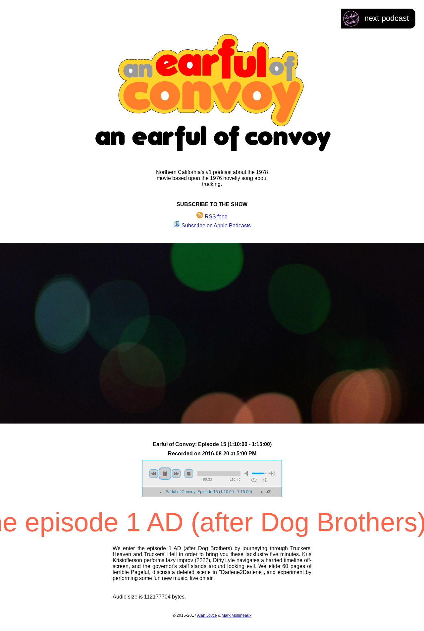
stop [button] (188, 473)
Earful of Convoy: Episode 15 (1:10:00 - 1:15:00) (209, 492)
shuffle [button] (264, 480)
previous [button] (153, 473)
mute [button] (247, 473)
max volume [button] (272, 473)
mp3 (266, 492)
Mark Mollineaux (236, 615)
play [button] (165, 473)
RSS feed (216, 216)
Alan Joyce (207, 615)
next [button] (176, 473)
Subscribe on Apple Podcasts (216, 225)
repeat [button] (254, 480)
